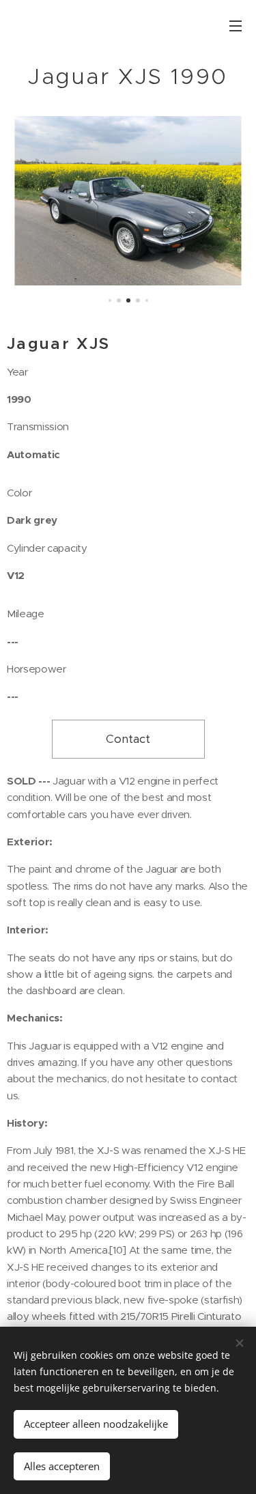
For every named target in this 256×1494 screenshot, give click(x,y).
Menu (235, 25)
